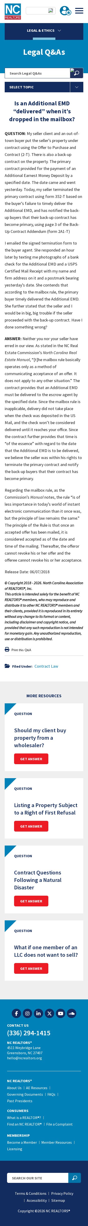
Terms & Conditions (30, 1193)
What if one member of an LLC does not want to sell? (46, 951)
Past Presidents (19, 1100)
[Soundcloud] (71, 1014)
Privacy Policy (62, 1193)
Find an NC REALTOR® (24, 1124)
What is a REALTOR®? (24, 1117)
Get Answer (31, 758)
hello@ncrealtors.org (24, 1058)
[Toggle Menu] (79, 10)
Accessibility (37, 1200)
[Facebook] (16, 1014)
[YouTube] (60, 1014)
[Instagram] (27, 1014)
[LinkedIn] (38, 1014)
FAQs (51, 1094)
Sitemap (58, 1200)
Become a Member (22, 1142)
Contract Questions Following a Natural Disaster (37, 880)
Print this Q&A (21, 650)
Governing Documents (25, 1094)
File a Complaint (59, 1124)
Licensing (14, 1149)
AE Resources (36, 1087)
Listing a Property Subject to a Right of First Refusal (45, 808)
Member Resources (56, 1142)
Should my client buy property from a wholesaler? (40, 738)
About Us (14, 1087)
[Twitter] (49, 1014)
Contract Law (46, 666)
